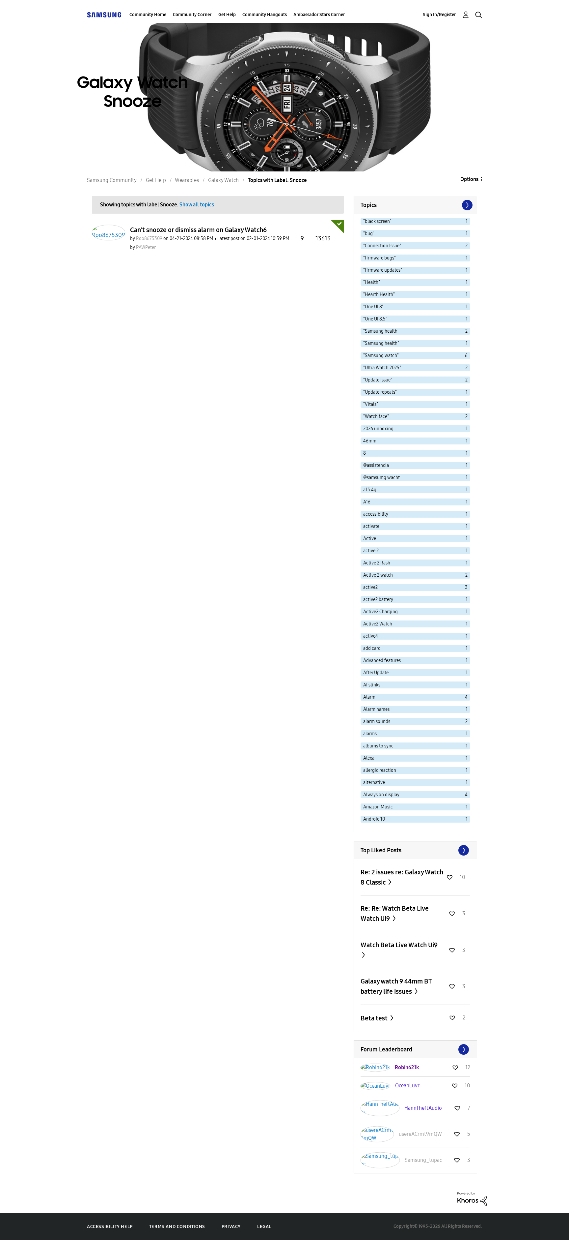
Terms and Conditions (177, 1226)
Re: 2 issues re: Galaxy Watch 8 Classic (402, 877)
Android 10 (374, 819)
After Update (376, 673)
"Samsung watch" (381, 355)
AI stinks (371, 685)
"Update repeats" (380, 392)
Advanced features (382, 660)
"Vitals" (370, 404)
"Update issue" (377, 380)
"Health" (371, 282)
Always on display (381, 795)
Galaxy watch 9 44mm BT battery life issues (396, 986)
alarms (370, 734)
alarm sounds (376, 721)
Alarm (369, 697)
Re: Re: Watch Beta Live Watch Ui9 (395, 913)
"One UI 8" (373, 307)
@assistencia (376, 465)
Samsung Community (112, 180)
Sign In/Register (439, 14)
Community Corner (192, 14)
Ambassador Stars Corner (319, 14)
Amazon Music (378, 807)
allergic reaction (379, 770)
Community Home (147, 14)
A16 (366, 502)
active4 (370, 636)
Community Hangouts (264, 14)
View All (415, 850)
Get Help (227, 14)
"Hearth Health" (379, 294)
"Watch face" (376, 416)
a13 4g (369, 490)
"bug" (368, 233)
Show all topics (196, 204)
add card (372, 648)
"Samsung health (380, 331)
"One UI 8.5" (375, 319)
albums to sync (378, 746)
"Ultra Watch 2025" (382, 368)
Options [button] (469, 179)
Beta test (375, 1018)
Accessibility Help (110, 1226)
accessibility (375, 514)
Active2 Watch (377, 624)
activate (371, 526)
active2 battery (378, 599)
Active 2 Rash (376, 563)
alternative (374, 782)
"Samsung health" (381, 343)
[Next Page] (466, 205)
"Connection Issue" (382, 246)
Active (369, 538)
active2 (370, 587)
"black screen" (377, 221)
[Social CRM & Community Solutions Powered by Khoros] (472, 1198)
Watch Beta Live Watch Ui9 (399, 945)
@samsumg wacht (381, 477)
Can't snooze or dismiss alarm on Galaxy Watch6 (198, 230)
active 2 (371, 551)
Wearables (187, 180)
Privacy (231, 1226)
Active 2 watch (378, 575)
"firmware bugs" (379, 258)
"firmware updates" (382, 270)
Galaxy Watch (223, 180)
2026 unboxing (378, 429)
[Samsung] (104, 15)
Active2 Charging (380, 612)
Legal (264, 1226)
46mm (369, 441)
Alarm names (376, 709)
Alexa (368, 758)
